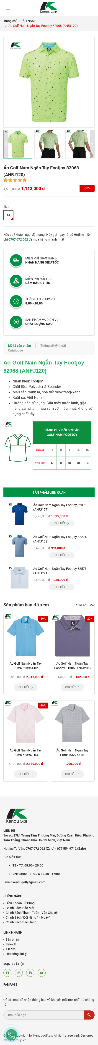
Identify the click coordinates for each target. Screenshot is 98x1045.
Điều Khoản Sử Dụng (20, 903)
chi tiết (60, 523)
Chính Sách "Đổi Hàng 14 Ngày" (28, 917)
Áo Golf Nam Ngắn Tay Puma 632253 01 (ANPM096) (72, 755)
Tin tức (10, 949)
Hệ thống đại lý (16, 954)
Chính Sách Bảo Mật (20, 908)
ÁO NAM (29, 21)
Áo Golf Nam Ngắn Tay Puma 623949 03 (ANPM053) (26, 755)
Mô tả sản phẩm (19, 345)
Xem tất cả (84, 605)
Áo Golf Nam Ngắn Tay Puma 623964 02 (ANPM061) (26, 668)
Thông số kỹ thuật (53, 345)
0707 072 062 (18, 239)
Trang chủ (10, 21)
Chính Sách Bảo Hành (21, 922)
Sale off (11, 944)
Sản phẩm (13, 939)
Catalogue (15, 350)
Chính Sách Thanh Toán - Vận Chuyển (32, 912)
